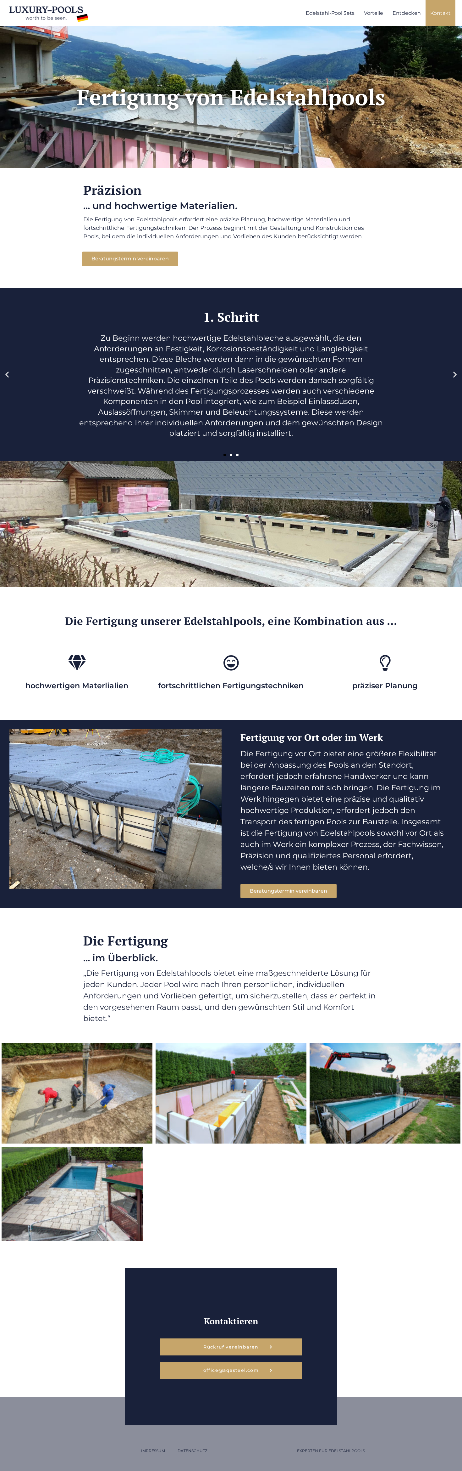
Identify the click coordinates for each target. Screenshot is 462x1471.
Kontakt (440, 13)
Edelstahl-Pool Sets (330, 13)
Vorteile (373, 13)
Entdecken (407, 13)
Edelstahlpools (346, 1450)
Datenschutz (192, 1450)
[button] (7, 374)
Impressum (153, 1450)
